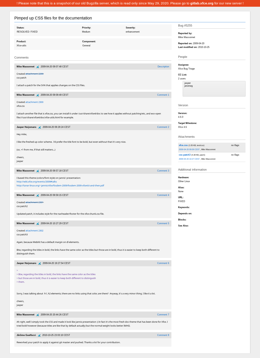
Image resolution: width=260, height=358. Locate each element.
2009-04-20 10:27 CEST (189, 159)
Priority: (86, 27)
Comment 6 (163, 263)
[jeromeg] (214, 86)
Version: (182, 113)
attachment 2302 (34, 230)
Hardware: (183, 177)
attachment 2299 (34, 73)
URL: (180, 197)
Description (163, 66)
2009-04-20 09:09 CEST (189, 149)
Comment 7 (163, 314)
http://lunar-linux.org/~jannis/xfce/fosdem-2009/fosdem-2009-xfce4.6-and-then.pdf (60, 185)
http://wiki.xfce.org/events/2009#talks (37, 181)
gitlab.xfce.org (202, 3)
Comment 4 (163, 195)
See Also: (183, 225)
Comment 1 (163, 95)
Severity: (130, 27)
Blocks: (182, 219)
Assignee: (183, 64)
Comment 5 (163, 223)
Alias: (181, 187)
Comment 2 (163, 127)
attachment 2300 (34, 102)
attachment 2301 (34, 202)
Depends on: (185, 213)
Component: (89, 41)
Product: (21, 41)
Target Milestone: (187, 123)
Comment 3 (163, 170)
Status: (20, 27)
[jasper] (214, 83)
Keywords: (184, 207)
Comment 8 (163, 335)
